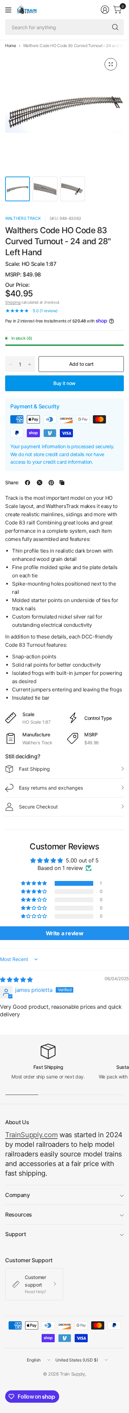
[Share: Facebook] (27, 482)
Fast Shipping (34, 769)
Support (15, 1234)
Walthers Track (23, 218)
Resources (18, 1214)
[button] (34, 883)
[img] (16, 979)
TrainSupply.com (31, 1135)
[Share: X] (39, 482)
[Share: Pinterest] (51, 482)
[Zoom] (111, 64)
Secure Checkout (38, 807)
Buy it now (64, 383)
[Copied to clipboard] (61, 482)
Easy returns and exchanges (51, 788)
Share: (12, 482)
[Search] (115, 27)
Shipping (12, 302)
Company (17, 1194)
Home (10, 46)
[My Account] (105, 9)
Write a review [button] (65, 933)
